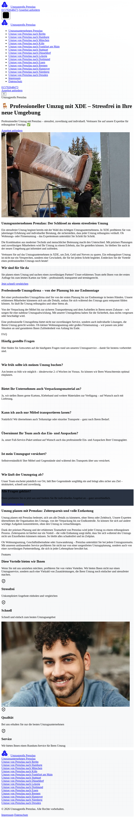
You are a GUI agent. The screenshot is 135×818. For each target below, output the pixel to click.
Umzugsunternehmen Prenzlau (25, 30)
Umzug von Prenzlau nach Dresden (28, 75)
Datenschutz (15, 81)
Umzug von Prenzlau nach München (28, 40)
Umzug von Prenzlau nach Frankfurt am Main (34, 46)
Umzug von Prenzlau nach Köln (26, 43)
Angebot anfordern (29, 9)
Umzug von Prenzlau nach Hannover (29, 68)
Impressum (14, 78)
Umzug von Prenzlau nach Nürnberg (28, 71)
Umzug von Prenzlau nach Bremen (27, 65)
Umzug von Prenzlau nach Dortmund (29, 59)
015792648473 (9, 9)
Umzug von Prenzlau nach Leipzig (27, 56)
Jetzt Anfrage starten (12, 504)
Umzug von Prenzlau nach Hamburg (28, 37)
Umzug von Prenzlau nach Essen (26, 62)
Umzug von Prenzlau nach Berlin (27, 33)
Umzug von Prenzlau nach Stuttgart (28, 49)
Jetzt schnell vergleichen (14, 283)
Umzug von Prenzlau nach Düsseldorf (29, 52)
